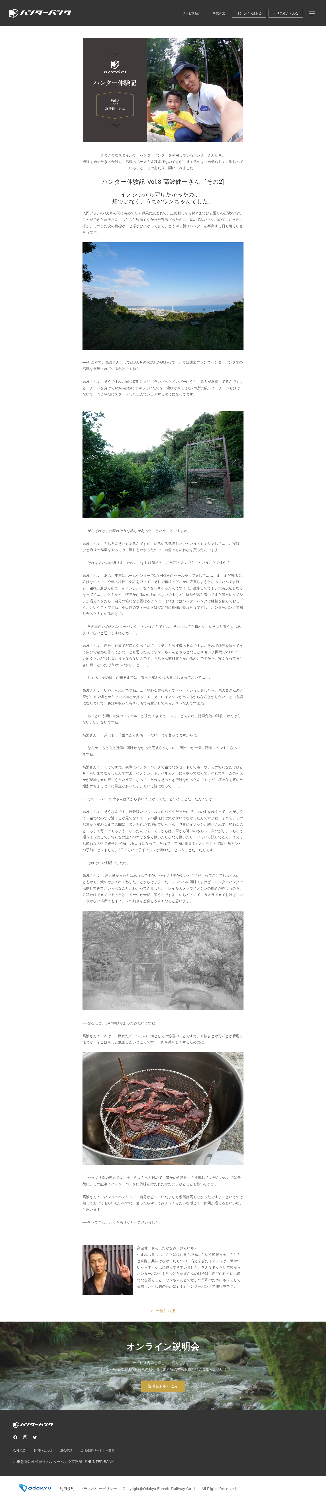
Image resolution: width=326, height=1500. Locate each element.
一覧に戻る (166, 1310)
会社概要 (19, 1450)
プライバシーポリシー (98, 1489)
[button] (312, 13)
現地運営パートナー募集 (97, 1450)
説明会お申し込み (163, 1386)
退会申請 (66, 1450)
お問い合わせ (42, 1450)
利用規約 (67, 1489)
